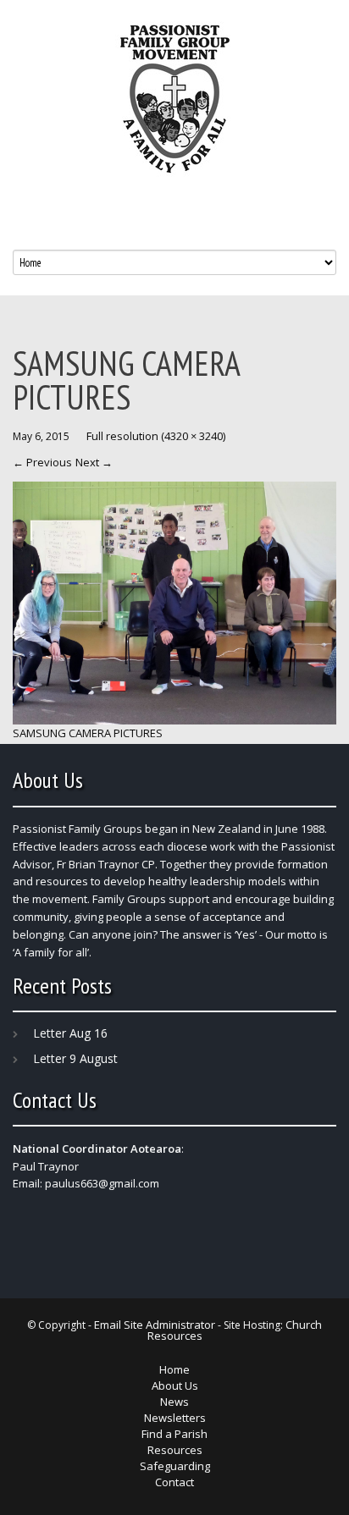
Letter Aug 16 (70, 1033)
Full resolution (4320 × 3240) (155, 435)
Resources (174, 1449)
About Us (175, 1385)
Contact (174, 1482)
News (174, 1401)
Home (174, 1369)
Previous (42, 462)
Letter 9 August (75, 1058)
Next (94, 462)
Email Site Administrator (154, 1324)
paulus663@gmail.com (102, 1183)
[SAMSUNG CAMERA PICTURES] (174, 601)
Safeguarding (175, 1466)
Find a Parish (174, 1433)
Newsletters (175, 1417)
